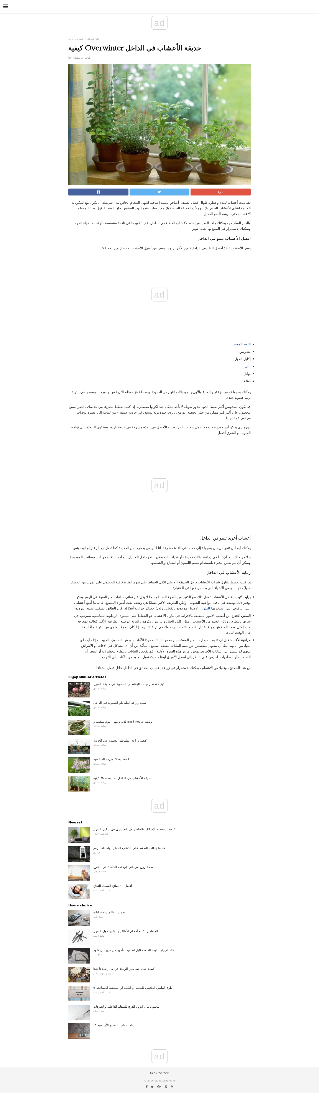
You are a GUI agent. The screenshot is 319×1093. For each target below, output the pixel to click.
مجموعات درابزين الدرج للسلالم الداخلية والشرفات (126, 1006)
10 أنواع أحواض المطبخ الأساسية (114, 1025)
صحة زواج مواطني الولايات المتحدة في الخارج (123, 867)
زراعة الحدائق (94, 39)
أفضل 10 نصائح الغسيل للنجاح (112, 886)
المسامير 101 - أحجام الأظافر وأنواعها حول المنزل (125, 931)
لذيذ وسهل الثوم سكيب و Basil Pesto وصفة (122, 721)
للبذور (206, 608)
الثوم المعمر (242, 344)
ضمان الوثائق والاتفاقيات (109, 912)
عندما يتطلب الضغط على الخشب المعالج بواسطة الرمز (129, 848)
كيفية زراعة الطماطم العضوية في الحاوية (119, 740)
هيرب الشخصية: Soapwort (111, 759)
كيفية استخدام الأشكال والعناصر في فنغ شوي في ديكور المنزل (134, 829)
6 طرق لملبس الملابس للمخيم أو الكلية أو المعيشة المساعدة (132, 987)
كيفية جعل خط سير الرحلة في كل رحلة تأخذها (124, 968)
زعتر (247, 366)
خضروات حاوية (75, 39)
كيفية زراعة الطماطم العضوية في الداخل (119, 702)
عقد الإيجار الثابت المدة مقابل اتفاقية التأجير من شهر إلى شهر (133, 950)
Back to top (159, 1073)
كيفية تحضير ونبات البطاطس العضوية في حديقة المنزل (128, 684)
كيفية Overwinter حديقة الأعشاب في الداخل (122, 778)
